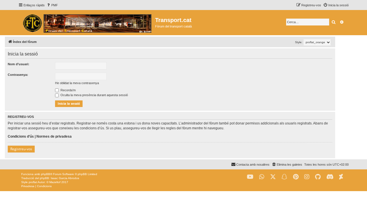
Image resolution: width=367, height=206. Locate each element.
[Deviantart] (341, 177)
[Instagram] (307, 177)
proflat (33, 182)
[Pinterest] (296, 177)
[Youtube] (250, 177)
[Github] (318, 177)
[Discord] (330, 177)
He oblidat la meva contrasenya (77, 83)
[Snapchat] (284, 177)
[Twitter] (273, 177)
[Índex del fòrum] (86, 22)
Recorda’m (68, 90)
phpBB (45, 174)
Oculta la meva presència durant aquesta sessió (94, 95)
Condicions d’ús (21, 136)
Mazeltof (54, 182)
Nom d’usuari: (18, 64)
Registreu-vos (21, 148)
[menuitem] (52, 5)
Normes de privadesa (54, 136)
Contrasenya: (18, 74)
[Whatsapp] (262, 177)
